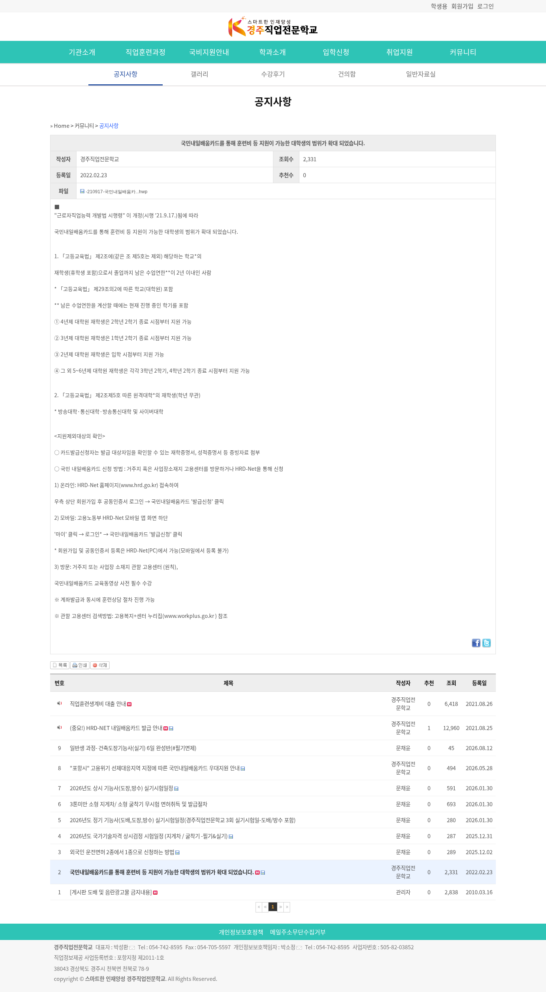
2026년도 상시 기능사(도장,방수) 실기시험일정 (122, 788)
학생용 (439, 5)
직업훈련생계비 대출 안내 (98, 704)
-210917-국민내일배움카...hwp (116, 191)
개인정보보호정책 (241, 931)
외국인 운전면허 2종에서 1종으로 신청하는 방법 (122, 852)
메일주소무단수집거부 (298, 931)
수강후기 (273, 74)
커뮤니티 (463, 52)
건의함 (347, 74)
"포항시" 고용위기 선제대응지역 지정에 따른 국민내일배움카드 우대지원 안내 (155, 768)
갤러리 (199, 74)
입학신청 (336, 52)
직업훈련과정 (146, 52)
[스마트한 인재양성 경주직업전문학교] (273, 36)
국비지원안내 (209, 52)
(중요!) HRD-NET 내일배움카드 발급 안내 (116, 728)
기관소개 (82, 52)
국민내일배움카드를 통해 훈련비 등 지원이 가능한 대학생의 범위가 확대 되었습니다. (162, 872)
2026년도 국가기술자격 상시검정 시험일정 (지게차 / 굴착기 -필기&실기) (149, 836)
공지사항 (125, 74)
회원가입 (462, 5)
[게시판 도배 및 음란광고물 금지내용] (111, 892)
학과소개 (272, 52)
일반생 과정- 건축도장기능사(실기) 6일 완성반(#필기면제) (133, 748)
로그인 (485, 5)
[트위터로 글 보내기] (486, 645)
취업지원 (399, 52)
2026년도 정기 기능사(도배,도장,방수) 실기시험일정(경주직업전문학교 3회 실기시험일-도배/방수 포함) (183, 820)
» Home (59, 125)
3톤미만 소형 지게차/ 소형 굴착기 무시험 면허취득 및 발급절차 (138, 804)
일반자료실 (421, 74)
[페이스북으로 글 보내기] (476, 645)
